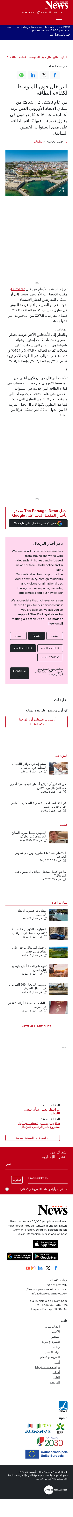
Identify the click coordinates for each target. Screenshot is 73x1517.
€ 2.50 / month (50, 648)
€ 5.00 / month (23, 648)
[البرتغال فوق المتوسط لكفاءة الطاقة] (36, 173)
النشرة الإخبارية (51, 1342)
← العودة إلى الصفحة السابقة (32, 1137)
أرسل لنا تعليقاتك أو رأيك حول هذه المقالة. (36, 722)
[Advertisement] (36, 244)
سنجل (54, 635)
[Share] (44, 771)
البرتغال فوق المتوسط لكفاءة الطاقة (33, 57)
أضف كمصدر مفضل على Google (35, 523)
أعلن (57, 1362)
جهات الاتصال (52, 1352)
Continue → (19, 673)
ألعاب (57, 1377)
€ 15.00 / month (50, 657)
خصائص (55, 1337)
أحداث (56, 1372)
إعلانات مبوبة (52, 1326)
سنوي (18, 635)
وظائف (56, 1347)
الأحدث (56, 1331)
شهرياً (36, 635)
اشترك (17, 1180)
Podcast (30, 12)
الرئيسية (62, 57)
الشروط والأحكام (50, 1357)
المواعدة (55, 1382)
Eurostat (18, 289)
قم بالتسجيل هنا (59, 34)
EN (43, 12)
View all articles (36, 1026)
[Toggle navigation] (58, 19)
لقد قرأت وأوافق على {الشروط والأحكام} (44, 1189)
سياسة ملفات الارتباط (47, 1367)
